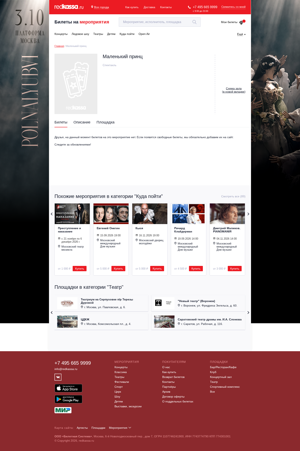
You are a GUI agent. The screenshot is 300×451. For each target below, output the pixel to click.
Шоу (117, 396)
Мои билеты (229, 22)
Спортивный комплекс (225, 386)
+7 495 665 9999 (205, 7)
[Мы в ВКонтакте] (57, 377)
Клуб (213, 372)
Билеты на (81, 21)
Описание (81, 122)
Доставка (149, 7)
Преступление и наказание (69, 230)
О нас (166, 367)
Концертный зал (221, 377)
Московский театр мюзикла (72, 248)
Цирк (117, 391)
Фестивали (121, 381)
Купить (79, 268)
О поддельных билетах (177, 401)
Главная (59, 46)
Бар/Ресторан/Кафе (223, 367)
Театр (214, 381)
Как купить (132, 7)
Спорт (118, 386)
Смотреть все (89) (233, 196)
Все (212, 391)
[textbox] (160, 22)
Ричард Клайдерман (183, 230)
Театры (119, 377)
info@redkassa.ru (65, 369)
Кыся (139, 228)
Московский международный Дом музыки (110, 243)
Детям (118, 401)
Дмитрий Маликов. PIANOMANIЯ (226, 230)
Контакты (166, 7)
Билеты (60, 122)
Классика (120, 372)
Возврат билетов (173, 377)
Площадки (98, 427)
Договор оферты (173, 396)
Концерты (121, 367)
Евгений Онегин (108, 228)
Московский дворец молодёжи (151, 242)
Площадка (105, 122)
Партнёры (169, 386)
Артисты (82, 427)
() (234, 90)
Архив (166, 391)
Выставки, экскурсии (128, 406)
